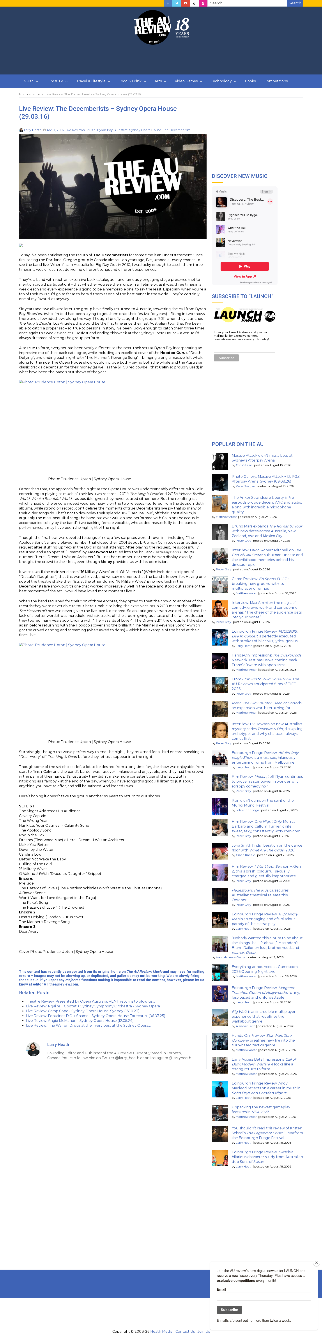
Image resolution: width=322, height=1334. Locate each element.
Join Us (204, 1331)
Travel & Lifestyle (91, 81)
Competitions (276, 81)
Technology (221, 81)
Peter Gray (243, 540)
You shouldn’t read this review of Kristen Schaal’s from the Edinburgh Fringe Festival (267, 1133)
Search (295, 3)
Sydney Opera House (145, 130)
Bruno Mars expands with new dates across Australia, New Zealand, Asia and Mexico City (267, 531)
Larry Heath (32, 130)
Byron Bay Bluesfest (112, 130)
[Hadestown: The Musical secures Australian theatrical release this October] (220, 896)
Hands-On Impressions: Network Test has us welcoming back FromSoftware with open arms (266, 660)
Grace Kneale (245, 855)
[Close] (316, 1263)
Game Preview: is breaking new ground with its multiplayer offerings (260, 584)
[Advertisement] (161, 60)
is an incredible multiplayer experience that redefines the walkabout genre (263, 1016)
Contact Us (185, 1331)
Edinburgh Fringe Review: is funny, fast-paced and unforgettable (266, 993)
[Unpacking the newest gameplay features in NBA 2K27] (220, 1113)
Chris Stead (244, 465)
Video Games (186, 81)
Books (250, 81)
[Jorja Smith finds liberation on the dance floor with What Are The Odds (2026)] (220, 851)
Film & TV (55, 81)
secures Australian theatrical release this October (260, 895)
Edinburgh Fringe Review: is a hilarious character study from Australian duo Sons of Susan (267, 1157)
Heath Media (161, 1331)
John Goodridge (247, 810)
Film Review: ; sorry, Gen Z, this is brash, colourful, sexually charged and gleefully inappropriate (266, 871)
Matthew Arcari (226, 516)
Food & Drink (130, 81)
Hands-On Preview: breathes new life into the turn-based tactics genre (263, 1040)
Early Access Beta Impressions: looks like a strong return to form (264, 1064)
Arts (158, 81)
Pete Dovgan (245, 486)
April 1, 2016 (55, 130)
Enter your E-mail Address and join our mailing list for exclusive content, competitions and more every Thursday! (241, 335)
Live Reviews (75, 130)
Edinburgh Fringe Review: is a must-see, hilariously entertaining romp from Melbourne (265, 757)
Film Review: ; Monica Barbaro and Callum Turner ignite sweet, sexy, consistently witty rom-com (266, 826)
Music (28, 81)
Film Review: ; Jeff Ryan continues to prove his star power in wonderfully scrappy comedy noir (267, 781)
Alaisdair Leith (245, 1026)
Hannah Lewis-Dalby (230, 957)
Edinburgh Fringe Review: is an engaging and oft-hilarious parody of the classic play (265, 919)
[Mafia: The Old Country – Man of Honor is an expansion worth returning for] (220, 709)
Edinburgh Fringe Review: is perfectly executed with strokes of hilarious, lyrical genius (264, 636)
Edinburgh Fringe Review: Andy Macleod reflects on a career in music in (266, 1088)
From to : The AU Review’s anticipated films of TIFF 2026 (265, 684)
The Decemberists (176, 130)
